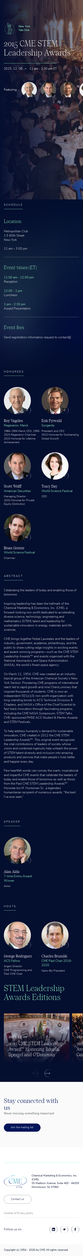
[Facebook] (75, 1229)
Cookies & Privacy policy (18, 1213)
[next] (48, 1073)
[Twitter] (64, 1229)
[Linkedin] (53, 1229)
